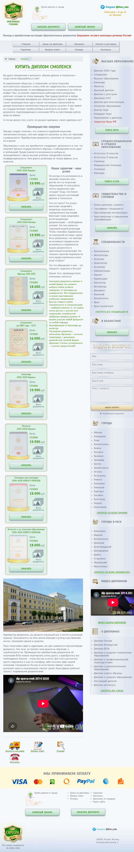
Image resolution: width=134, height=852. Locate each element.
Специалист (101, 74)
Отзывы (79, 49)
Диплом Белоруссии (105, 644)
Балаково (99, 483)
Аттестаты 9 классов (106, 157)
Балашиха (100, 531)
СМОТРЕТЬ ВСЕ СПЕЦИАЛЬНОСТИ (112, 312)
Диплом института (105, 685)
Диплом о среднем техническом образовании (113, 654)
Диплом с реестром (105, 94)
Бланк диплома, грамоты (108, 204)
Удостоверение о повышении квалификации (111, 218)
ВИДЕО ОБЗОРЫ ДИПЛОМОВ (112, 622)
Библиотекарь (102, 270)
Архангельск (101, 467)
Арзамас (99, 456)
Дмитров (99, 543)
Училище (99, 161)
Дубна (97, 554)
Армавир (99, 460)
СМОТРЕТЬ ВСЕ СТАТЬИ (112, 690)
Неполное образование (107, 106)
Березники (100, 507)
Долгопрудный (102, 546)
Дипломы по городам (104, 798)
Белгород (99, 499)
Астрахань (100, 475)
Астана (98, 471)
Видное (98, 535)
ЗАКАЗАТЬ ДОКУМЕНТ (48, 27)
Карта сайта (99, 801)
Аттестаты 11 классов (106, 153)
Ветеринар (100, 286)
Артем (97, 464)
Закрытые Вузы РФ (105, 121)
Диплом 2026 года (105, 70)
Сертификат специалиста (108, 208)
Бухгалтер (100, 282)
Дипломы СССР (102, 98)
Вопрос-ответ (52, 49)
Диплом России (103, 640)
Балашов (99, 487)
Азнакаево (100, 436)
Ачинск (98, 479)
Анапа (97, 448)
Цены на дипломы (52, 44)
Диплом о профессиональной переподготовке (111, 661)
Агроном (99, 259)
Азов (96, 440)
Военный (99, 294)
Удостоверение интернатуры (110, 212)
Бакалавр (99, 82)
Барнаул (99, 491)
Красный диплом (104, 90)
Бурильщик (100, 278)
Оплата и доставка (105, 44)
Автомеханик (101, 251)
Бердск (98, 503)
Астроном (99, 267)
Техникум (99, 169)
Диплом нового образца (108, 673)
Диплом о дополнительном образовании (110, 668)
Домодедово (101, 550)
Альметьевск (101, 444)
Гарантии (26, 49)
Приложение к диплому (108, 117)
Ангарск (98, 452)
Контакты (106, 49)
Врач (97, 302)
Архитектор (100, 263)
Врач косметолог (104, 306)
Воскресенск (101, 539)
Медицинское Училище (107, 165)
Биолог (98, 274)
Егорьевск (100, 558)
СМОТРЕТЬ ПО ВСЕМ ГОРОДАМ (112, 512)
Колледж (99, 173)
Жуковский (100, 562)
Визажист (99, 290)
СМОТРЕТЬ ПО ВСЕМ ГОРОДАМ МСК (112, 572)
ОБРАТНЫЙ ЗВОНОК (85, 27)
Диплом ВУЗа (101, 648)
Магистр (99, 86)
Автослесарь (101, 255)
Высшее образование (106, 78)
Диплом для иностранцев (109, 102)
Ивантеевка (100, 566)
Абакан (98, 432)
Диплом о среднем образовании (113, 677)
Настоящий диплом (105, 681)
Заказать (79, 44)
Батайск (98, 495)
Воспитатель (101, 298)
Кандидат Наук (102, 113)
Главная (25, 44)
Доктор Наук (101, 110)
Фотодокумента (38, 198)
